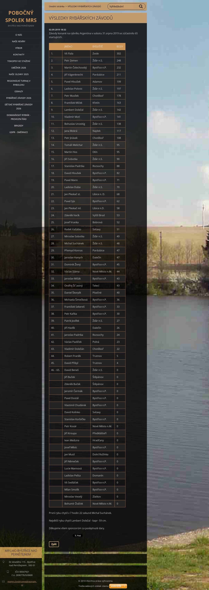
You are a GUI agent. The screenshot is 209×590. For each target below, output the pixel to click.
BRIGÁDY (18, 125)
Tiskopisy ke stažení (18, 61)
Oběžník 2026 (18, 67)
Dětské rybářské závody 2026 (19, 106)
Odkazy (19, 91)
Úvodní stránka (56, 6)
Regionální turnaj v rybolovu (18, 82)
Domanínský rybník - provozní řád (19, 117)
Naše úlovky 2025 (19, 74)
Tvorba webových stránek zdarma (93, 586)
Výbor (18, 47)
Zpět (54, 544)
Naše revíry (18, 41)
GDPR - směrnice (18, 132)
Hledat (141, 6)
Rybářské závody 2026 (18, 97)
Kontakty (18, 54)
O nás (18, 34)
